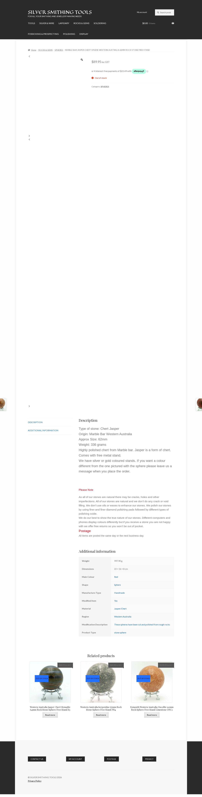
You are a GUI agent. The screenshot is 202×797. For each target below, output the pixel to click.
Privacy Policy (34, 781)
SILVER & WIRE (46, 23)
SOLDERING (100, 23)
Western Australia (122, 616)
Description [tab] (35, 422)
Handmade (119, 592)
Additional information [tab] (43, 430)
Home (33, 50)
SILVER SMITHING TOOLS (60, 12)
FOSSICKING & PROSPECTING (43, 34)
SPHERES (59, 50)
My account (142, 12)
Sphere (117, 584)
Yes (115, 600)
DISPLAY (83, 34)
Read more (50, 715)
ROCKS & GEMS (81, 23)
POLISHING (69, 34)
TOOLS (31, 23)
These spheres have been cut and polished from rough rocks (142, 624)
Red (116, 576)
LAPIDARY (64, 23)
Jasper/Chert (120, 608)
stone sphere (120, 632)
